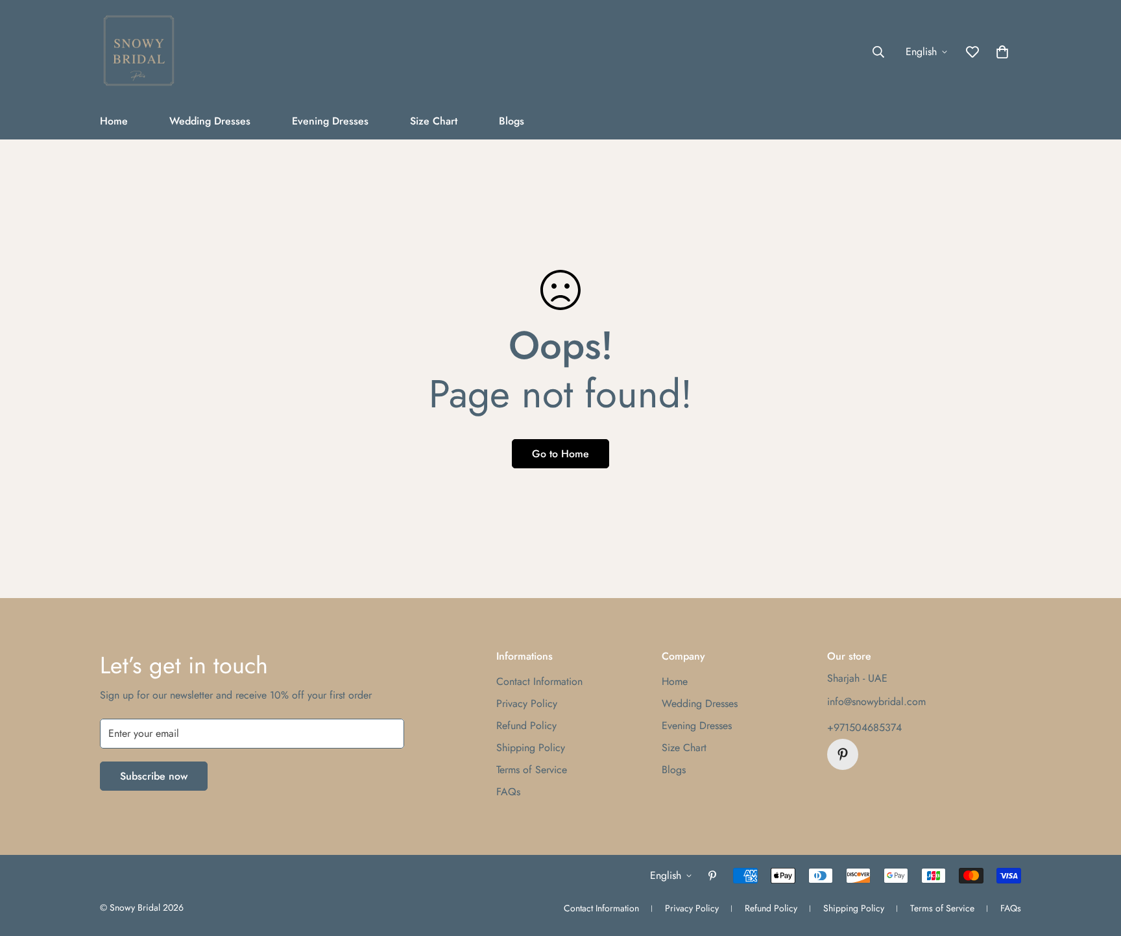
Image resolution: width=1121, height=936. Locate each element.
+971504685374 (864, 727)
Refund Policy (526, 725)
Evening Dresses (330, 121)
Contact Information (539, 681)
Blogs (511, 121)
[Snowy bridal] (139, 51)
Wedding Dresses (209, 121)
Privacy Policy (526, 703)
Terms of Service (531, 769)
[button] (1002, 52)
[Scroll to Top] (1096, 865)
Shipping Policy (530, 747)
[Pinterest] (842, 754)
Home (114, 121)
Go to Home (560, 453)
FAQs (508, 791)
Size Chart (433, 121)
